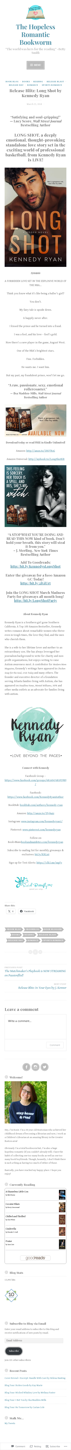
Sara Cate (11, 1245)
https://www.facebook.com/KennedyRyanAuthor (35, 797)
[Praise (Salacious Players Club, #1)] (62, 1248)
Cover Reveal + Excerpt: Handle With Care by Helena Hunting (35, 1378)
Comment (55, 1045)
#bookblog (32, 929)
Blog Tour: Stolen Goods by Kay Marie (23, 1385)
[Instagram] (35, 1067)
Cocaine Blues (13, 1204)
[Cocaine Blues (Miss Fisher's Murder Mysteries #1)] (62, 1211)
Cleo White (11, 1220)
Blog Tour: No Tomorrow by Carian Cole (24, 1407)
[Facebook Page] (26, 1067)
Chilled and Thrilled (15, 1216)
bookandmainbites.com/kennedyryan (42, 842)
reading (38, 81)
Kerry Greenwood (13, 1207)
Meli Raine (11, 1195)
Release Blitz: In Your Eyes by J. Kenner (42, 986)
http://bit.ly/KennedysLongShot (35, 566)
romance (32, 85)
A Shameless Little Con (17, 1191)
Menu (37, 65)
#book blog (14, 929)
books (26, 81)
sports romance (52, 85)
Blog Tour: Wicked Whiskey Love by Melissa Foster (30, 1392)
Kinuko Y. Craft (13, 1232)
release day (16, 85)
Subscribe (14, 1351)
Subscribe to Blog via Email (28, 1323)
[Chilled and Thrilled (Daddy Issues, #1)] (62, 1224)
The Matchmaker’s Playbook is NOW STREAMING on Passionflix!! (35, 971)
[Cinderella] (62, 1235)
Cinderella (11, 1229)
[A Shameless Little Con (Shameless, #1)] (62, 1199)
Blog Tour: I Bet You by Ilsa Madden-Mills (25, 1400)
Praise (9, 1241)
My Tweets (10, 1423)
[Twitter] (45, 1067)
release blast (55, 81)
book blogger (53, 929)
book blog (12, 81)
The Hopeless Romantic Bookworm (35, 34)
